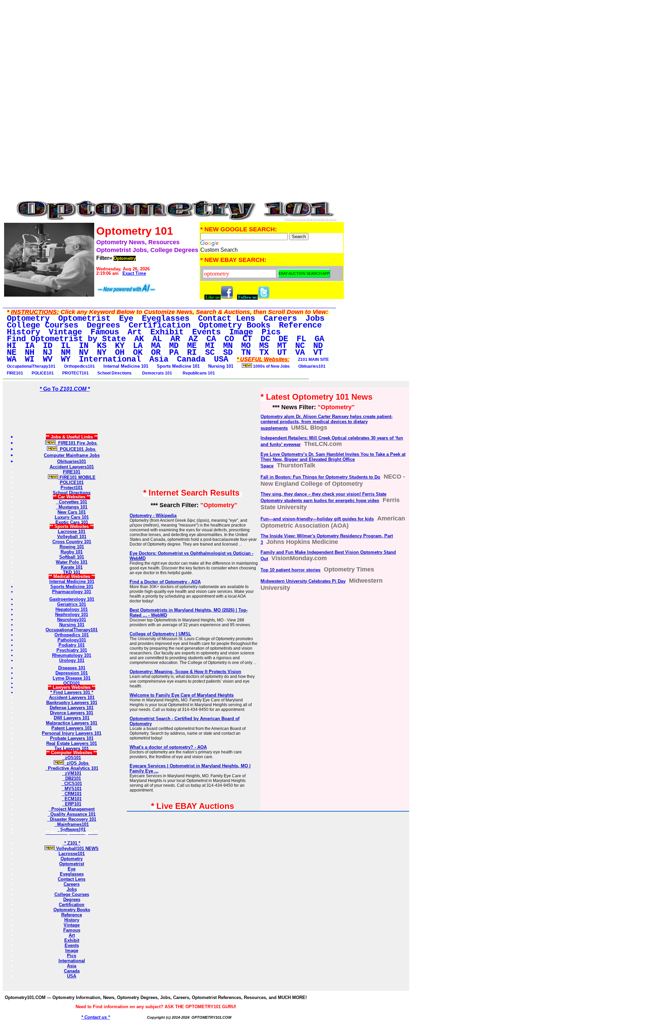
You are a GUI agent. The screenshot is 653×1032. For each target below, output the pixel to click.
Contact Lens (71, 879)
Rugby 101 (72, 551)
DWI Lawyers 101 (71, 717)
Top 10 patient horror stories (290, 569)
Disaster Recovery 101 (71, 819)
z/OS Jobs (77, 763)
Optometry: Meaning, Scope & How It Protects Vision (185, 671)
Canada (72, 970)
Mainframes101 (71, 824)
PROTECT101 (75, 373)
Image (71, 950)
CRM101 (72, 793)
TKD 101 (71, 572)
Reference (71, 914)
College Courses (71, 894)
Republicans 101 (198, 373)
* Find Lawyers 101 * (71, 692)
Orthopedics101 (79, 366)
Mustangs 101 (71, 507)
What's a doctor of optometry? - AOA (168, 747)
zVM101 (71, 773)
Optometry (72, 858)
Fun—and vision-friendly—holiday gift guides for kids (317, 518)
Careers (72, 884)
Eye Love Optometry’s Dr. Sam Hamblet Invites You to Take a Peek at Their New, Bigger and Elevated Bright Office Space (333, 460)
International (71, 960)
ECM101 (72, 798)
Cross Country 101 (71, 541)
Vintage (72, 925)
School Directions (114, 373)
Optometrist (71, 863)
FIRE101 (15, 373)
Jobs (72, 889)
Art (72, 935)
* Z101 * (71, 843)
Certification (71, 904)
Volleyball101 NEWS (77, 848)
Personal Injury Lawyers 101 (71, 733)
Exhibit (71, 940)
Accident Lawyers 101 (72, 697)
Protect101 (72, 487)
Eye (72, 868)
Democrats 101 (156, 373)
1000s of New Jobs (271, 366)
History (71, 919)
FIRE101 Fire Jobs (76, 443)
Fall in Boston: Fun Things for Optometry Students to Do (320, 477)
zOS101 (71, 757)
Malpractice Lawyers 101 (71, 723)
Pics (71, 955)
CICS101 (72, 783)
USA (71, 976)
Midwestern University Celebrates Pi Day (303, 581)
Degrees (71, 899)
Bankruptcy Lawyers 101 (71, 702)
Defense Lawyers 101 (72, 707)
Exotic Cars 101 (71, 522)
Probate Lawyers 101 (72, 738)
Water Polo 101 (71, 562)
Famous (71, 930)
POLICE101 (43, 373)
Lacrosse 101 (71, 531)
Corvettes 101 (71, 501)
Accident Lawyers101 (72, 466)
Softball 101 (71, 557)
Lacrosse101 (71, 853)
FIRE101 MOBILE (77, 477)
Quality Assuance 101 (72, 814)
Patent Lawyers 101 (71, 728)
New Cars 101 (71, 512)
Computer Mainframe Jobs (72, 455)
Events (72, 945)
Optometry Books (71, 909)
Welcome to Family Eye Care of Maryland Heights (182, 695)
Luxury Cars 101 (72, 517)
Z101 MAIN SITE (313, 359)
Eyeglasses (72, 874)
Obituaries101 (311, 366)
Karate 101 (72, 567)
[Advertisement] (174, 50)
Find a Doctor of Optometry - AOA (165, 581)
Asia (71, 965)
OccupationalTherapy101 (31, 366)
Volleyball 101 (71, 536)
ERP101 (71, 803)
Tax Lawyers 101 (71, 748)
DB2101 (72, 778)
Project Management (72, 809)
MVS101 (72, 788)
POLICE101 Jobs (77, 449)
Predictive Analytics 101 (71, 768)
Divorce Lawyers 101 (71, 712)
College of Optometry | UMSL (160, 633)
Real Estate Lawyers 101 (71, 743)
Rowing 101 (72, 546)
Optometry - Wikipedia (153, 515)
